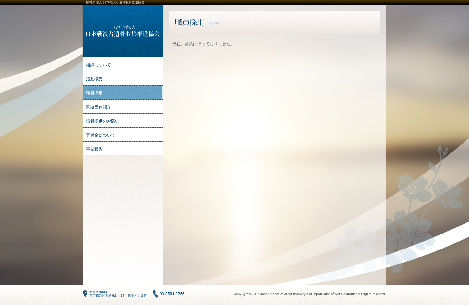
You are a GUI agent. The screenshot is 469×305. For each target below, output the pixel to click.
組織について (98, 65)
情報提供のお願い (102, 121)
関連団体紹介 (98, 107)
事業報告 (94, 149)
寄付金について (100, 135)
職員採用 (94, 93)
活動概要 (94, 79)
